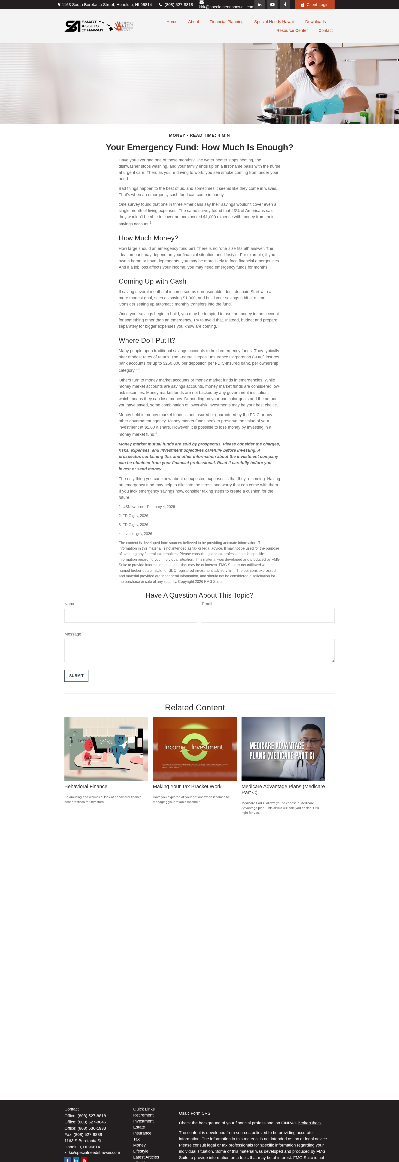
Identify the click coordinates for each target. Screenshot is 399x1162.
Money (139, 1145)
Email (207, 604)
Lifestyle (140, 1151)
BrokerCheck (310, 1123)
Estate (139, 1127)
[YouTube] (272, 4)
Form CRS (200, 1113)
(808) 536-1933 (92, 1128)
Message (72, 634)
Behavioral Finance (85, 786)
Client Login (318, 4)
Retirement (143, 1115)
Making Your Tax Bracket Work (187, 786)
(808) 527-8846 (92, 1122)
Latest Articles (146, 1157)
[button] (172, 21)
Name (70, 604)
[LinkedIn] (259, 4)
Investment (143, 1121)
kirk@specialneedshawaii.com (92, 1152)
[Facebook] (285, 4)
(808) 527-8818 (179, 4)
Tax (136, 1139)
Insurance (142, 1133)
